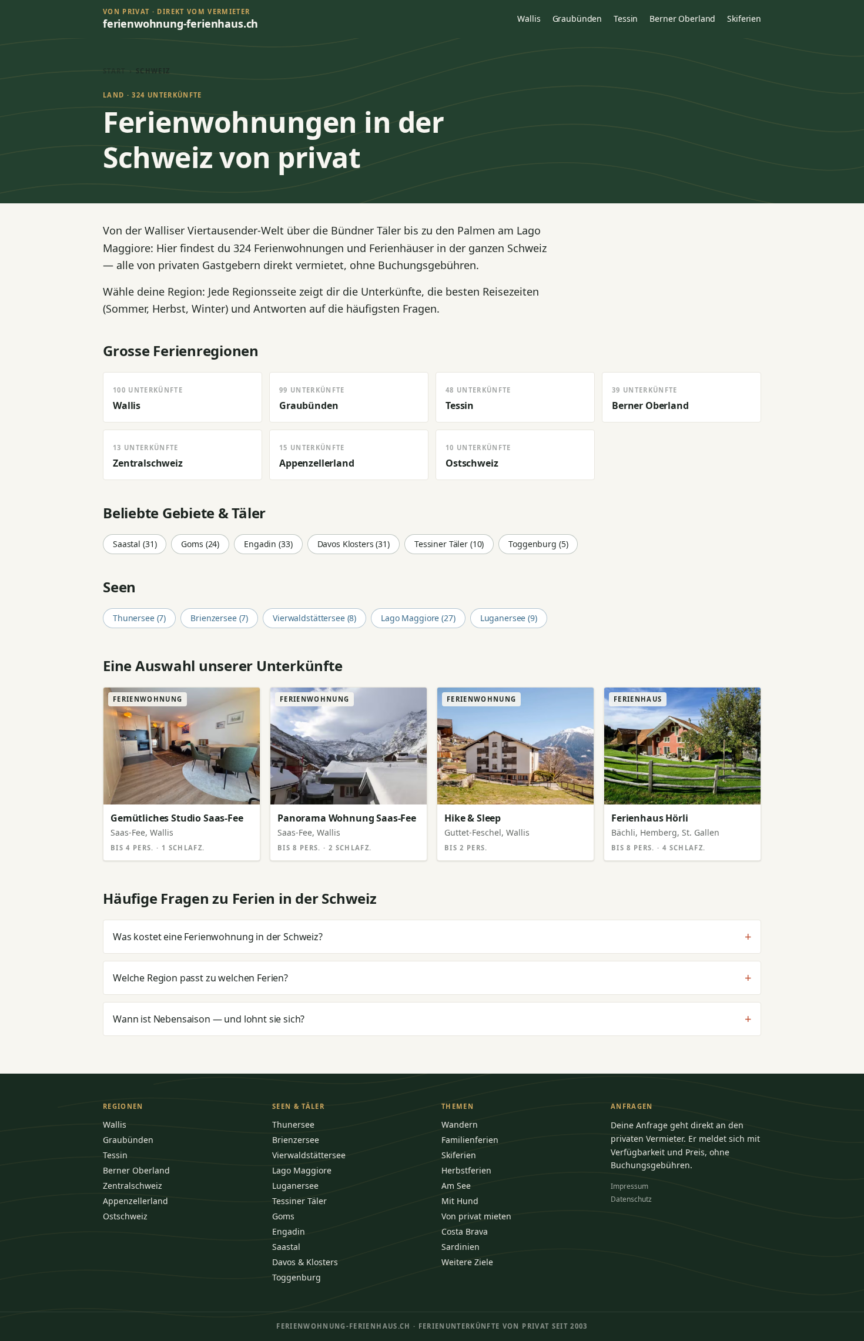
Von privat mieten (476, 1216)
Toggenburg (296, 1277)
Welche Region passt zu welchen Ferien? (432, 978)
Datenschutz (631, 1199)
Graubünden (577, 18)
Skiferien (744, 18)
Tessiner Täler (299, 1200)
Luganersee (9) (508, 617)
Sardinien (460, 1246)
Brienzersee (295, 1139)
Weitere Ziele (467, 1262)
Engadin (288, 1231)
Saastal (286, 1246)
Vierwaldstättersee (309, 1155)
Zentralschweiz (132, 1185)
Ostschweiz (125, 1216)
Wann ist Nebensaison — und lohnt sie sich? (432, 1019)
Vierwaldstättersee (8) (314, 617)
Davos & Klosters (305, 1262)
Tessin (626, 18)
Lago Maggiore (301, 1170)
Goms (283, 1216)
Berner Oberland (682, 18)
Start (114, 70)
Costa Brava (464, 1231)
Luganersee (295, 1185)
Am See (456, 1185)
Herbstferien (466, 1170)
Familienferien (469, 1139)
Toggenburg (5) (538, 543)
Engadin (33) (268, 543)
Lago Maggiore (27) (418, 617)
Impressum (629, 1186)
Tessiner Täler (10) (449, 543)
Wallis (528, 18)
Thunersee (293, 1124)
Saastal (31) (134, 543)
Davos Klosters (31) (353, 543)
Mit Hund (459, 1200)
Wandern (459, 1124)
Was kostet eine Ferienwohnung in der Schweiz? (432, 937)
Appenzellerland (135, 1200)
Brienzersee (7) (219, 617)
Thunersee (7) (139, 617)
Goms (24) (200, 543)
